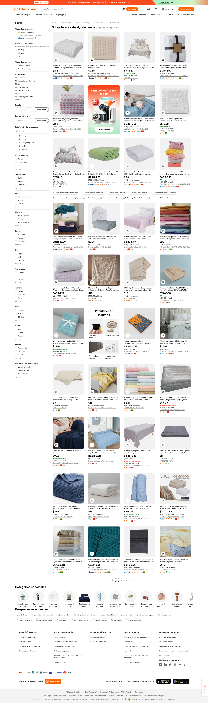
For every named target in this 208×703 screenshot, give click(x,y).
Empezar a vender (165, 642)
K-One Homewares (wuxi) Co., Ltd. (172, 410)
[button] (123, 9)
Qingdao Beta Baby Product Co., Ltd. (66, 463)
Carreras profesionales (27, 651)
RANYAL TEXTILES (131, 78)
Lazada (104, 692)
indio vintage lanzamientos (134, 198)
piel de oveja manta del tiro (94, 192)
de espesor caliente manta (159, 198)
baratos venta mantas (139, 192)
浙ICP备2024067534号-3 (165, 699)
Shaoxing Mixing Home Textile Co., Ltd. (67, 129)
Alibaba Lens (30, 681)
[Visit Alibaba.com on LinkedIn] (165, 664)
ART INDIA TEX (94, 298)
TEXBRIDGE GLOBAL (167, 570)
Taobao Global (114, 692)
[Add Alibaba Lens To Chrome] (53, 681)
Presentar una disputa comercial (136, 646)
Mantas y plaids (99, 23)
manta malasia (90, 198)
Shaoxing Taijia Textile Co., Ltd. (135, 247)
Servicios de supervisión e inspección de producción (68, 656)
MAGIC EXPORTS (59, 408)
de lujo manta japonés (117, 192)
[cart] (156, 9)
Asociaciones (164, 655)
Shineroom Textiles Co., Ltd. (98, 517)
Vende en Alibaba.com (167, 637)
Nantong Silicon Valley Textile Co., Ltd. (102, 408)
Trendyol (129, 692)
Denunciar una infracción (133, 662)
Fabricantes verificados (97, 637)
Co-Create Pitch (25, 642)
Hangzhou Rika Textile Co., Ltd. (99, 247)
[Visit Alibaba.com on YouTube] (179, 664)
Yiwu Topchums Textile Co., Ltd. (171, 300)
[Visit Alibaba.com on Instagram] (175, 664)
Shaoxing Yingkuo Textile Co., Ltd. (172, 517)
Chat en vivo (128, 642)
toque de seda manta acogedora (165, 192)
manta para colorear (81, 620)
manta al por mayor (45, 620)
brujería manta (24, 615)
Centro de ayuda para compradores (137, 637)
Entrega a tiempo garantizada (64, 646)
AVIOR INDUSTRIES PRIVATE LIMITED (174, 76)
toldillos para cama (134, 620)
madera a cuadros (25, 620)
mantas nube (127, 615)
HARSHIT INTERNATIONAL (134, 408)
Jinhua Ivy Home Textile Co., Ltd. (136, 129)
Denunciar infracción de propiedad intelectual (137, 656)
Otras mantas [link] (114, 23)
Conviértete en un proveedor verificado (174, 651)
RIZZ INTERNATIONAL (61, 570)
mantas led (117, 620)
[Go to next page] (131, 580)
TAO (122, 692)
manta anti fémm (110, 615)
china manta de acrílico (110, 198)
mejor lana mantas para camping (67, 198)
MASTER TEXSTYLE (167, 131)
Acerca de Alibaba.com (28, 632)
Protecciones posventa (62, 651)
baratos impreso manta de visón (67, 192)
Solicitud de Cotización (97, 642)
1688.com (79, 692)
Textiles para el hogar (82, 23)
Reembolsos (128, 651)
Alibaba (54, 23)
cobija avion (63, 620)
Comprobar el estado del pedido (171, 646)
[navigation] (32, 301)
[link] (205, 680)
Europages (139, 692)
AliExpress (70, 692)
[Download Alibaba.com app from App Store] (163, 681)
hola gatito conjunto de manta (87, 615)
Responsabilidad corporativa (29, 646)
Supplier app (119, 681)
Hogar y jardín (66, 23)
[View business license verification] (126, 699)
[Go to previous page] (112, 580)
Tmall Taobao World (92, 692)
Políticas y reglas (60, 662)
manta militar (65, 615)
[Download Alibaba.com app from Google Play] (181, 681)
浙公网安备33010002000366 (143, 699)
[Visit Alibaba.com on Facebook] (160, 664)
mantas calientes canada (44, 615)
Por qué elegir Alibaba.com (28, 637)
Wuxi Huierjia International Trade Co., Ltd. (68, 76)
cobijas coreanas (101, 620)
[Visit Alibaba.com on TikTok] (184, 664)
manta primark (166, 615)
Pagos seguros (59, 637)
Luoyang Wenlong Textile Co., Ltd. (101, 461)
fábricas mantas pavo (146, 615)
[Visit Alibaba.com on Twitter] (170, 664)
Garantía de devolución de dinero (66, 642)
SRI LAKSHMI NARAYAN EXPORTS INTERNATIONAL (175, 247)
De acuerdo (41, 110)
